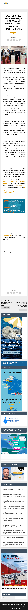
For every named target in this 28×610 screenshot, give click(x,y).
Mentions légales (22, 606)
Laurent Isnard (18, 185)
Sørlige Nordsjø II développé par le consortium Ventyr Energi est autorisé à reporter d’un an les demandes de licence (13, 513)
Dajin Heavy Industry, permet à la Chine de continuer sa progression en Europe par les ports (13, 544)
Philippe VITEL (7, 191)
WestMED (9, 94)
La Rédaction (13, 32)
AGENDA (14, 33)
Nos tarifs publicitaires (12, 606)
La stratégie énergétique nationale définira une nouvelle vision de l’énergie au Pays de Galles (13, 501)
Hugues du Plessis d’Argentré (16, 189)
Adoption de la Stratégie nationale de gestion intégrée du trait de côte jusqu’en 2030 (13, 489)
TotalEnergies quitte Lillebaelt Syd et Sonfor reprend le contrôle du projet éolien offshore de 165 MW (14, 532)
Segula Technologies (10, 181)
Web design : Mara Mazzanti (8, 604)
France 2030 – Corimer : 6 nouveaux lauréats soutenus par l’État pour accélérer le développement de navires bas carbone (14, 525)
